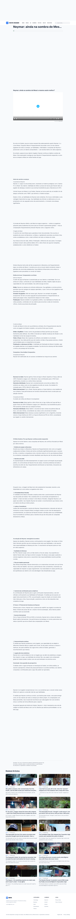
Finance (35, 908)
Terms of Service (58, 902)
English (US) (59, 914)
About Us (46, 899)
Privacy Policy (58, 899)
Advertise (46, 906)
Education (49, 22)
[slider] (32, 118)
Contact (46, 902)
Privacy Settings (67, 914)
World (27, 22)
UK (30, 22)
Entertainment (36, 906)
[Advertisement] (38, 10)
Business (34, 22)
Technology (35, 899)
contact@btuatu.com (10, 904)
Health (44, 22)
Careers (46, 904)
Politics (39, 22)
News (23, 22)
